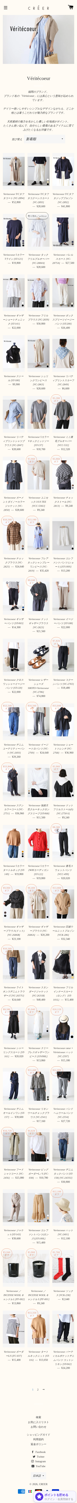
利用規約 (38, 1439)
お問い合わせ (38, 1426)
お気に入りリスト (38, 1422)
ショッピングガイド (38, 1434)
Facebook (40, 1452)
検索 (38, 1417)
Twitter (40, 1456)
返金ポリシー (38, 1444)
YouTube (40, 1466)
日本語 (37, 1475)
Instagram (40, 1461)
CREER (43, 1484)
